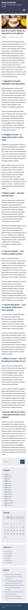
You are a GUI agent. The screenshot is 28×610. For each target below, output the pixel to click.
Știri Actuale (8, 562)
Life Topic (8, 558)
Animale (9, 477)
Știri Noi (9, 498)
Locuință (9, 494)
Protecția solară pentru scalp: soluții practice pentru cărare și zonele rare (13, 577)
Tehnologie (10, 501)
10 (5, 527)
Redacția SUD (9, 560)
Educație (8, 485)
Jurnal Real (8, 556)
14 (17, 527)
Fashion (9, 487)
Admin (21, 37)
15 (20, 527)
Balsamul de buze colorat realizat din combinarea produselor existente (14, 587)
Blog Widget (8, 551)
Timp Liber (10, 503)
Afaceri (9, 474)
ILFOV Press (8, 554)
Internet (9, 490)
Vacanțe (9, 505)
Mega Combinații (9, 2)
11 (8, 527)
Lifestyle (9, 492)
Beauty (9, 481)
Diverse (4, 37)
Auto (8, 479)
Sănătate (9, 496)
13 (14, 527)
